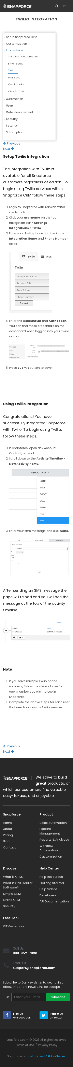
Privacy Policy (47, 1045)
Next (7, 148)
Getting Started (52, 883)
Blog (6, 841)
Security (9, 906)
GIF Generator (13, 926)
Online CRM (11, 900)
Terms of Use (24, 1045)
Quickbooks (16, 84)
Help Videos (48, 889)
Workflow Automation (49, 848)
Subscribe (57, 997)
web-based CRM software (46, 1056)
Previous (13, 143)
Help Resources (51, 877)
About (7, 829)
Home (7, 823)
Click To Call (16, 91)
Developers (48, 895)
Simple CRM (12, 894)
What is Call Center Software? (17, 885)
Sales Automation (53, 823)
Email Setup (16, 63)
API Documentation (54, 901)
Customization (51, 856)
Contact (9, 847)
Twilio (11, 70)
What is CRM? (13, 877)
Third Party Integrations (23, 56)
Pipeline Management (50, 831)
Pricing (8, 835)
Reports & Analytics (54, 839)
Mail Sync (14, 77)
